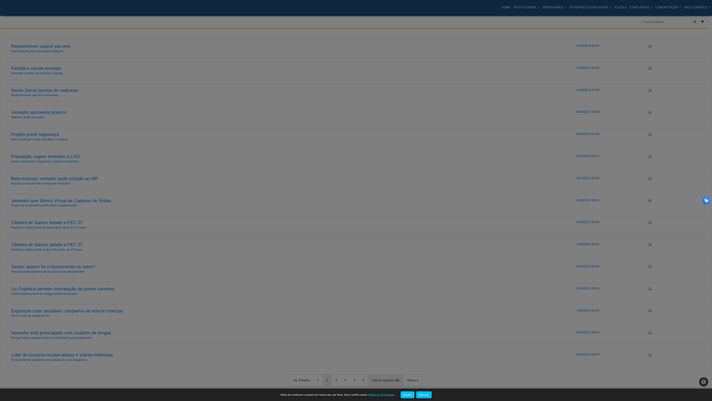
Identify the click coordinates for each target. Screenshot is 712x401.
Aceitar (407, 394)
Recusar (424, 394)
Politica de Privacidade (381, 394)
